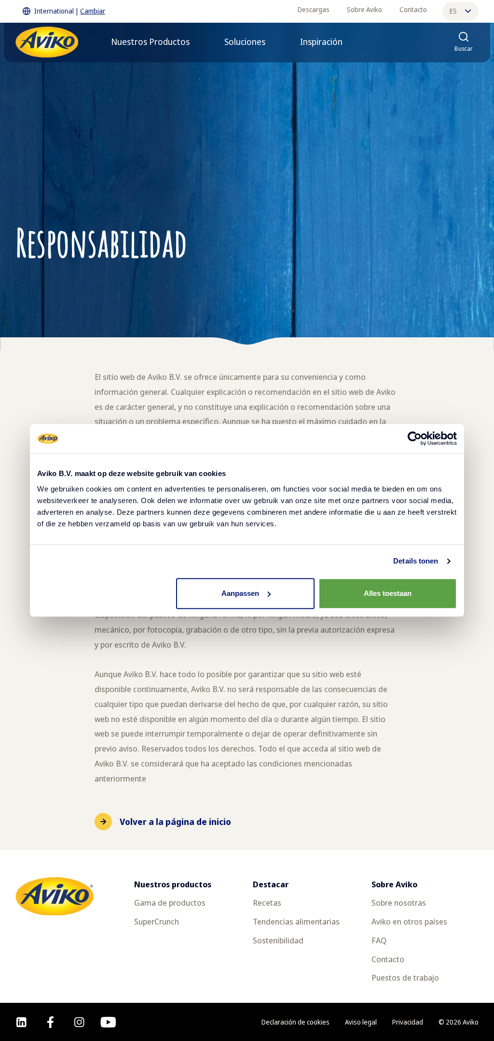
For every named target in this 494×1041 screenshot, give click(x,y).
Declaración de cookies (295, 1022)
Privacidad (407, 1022)
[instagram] (79, 1022)
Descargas (313, 9)
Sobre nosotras (398, 902)
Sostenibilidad (278, 940)
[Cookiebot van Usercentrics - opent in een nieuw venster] (414, 438)
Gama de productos (170, 902)
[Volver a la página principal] (46, 42)
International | (69, 10)
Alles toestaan (388, 593)
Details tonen (415, 561)
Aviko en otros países (409, 921)
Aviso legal (361, 1022)
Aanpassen (240, 593)
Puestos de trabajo (405, 977)
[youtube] (108, 1022)
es (453, 10)
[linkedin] (21, 1022)
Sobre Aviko (364, 9)
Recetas (267, 902)
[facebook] (50, 1022)
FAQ (378, 940)
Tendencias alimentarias (296, 921)
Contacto (413, 9)
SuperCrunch (156, 921)
